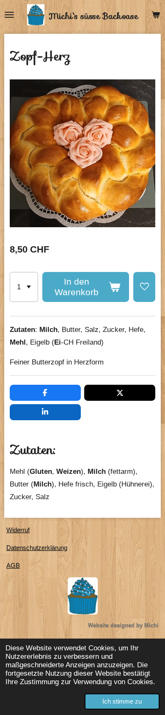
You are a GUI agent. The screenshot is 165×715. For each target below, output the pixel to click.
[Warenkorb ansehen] (155, 15)
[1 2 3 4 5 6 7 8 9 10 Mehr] (24, 287)
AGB (13, 565)
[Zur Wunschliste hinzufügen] (144, 287)
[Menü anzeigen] (9, 15)
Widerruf (18, 529)
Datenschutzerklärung (36, 547)
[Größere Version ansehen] (83, 595)
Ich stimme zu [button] (122, 701)
